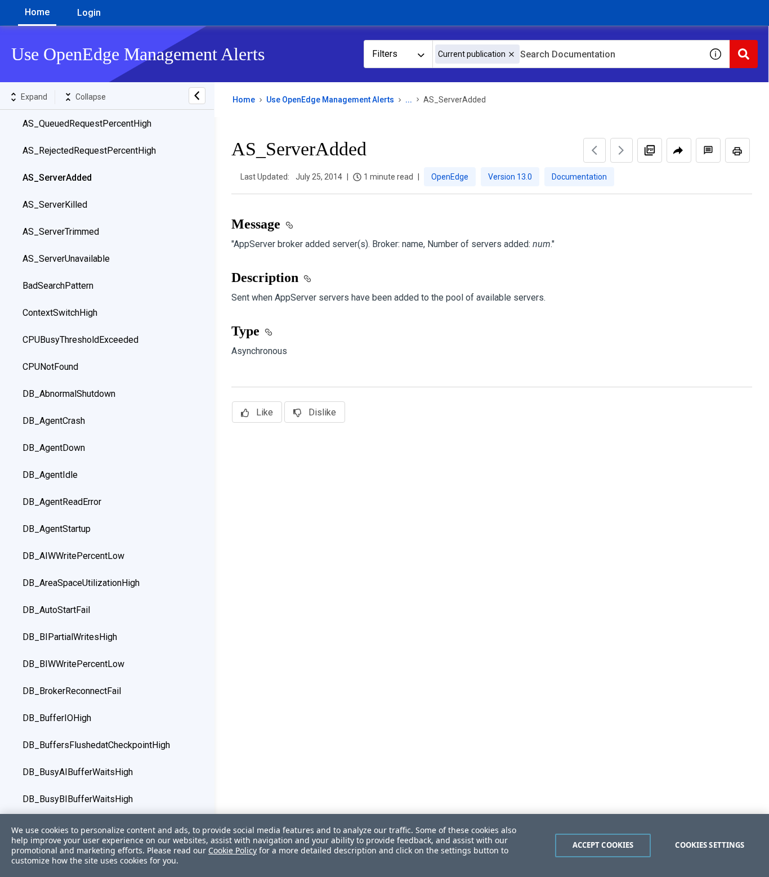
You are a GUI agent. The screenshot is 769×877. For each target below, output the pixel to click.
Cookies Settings (709, 845)
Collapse (90, 96)
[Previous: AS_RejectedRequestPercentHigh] (594, 150)
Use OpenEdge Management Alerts (330, 99)
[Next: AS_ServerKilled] (621, 150)
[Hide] (197, 95)
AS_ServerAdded (57, 177)
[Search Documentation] (744, 54)
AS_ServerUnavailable (66, 258)
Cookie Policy (232, 850)
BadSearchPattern (58, 285)
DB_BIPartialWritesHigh (70, 637)
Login (89, 12)
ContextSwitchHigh (60, 312)
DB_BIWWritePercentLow (73, 664)
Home (37, 12)
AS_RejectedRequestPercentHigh (89, 150)
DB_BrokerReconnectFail (72, 691)
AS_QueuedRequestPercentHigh (87, 123)
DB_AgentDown (54, 447)
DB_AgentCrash (54, 420)
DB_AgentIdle (50, 474)
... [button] (408, 99)
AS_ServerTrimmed (61, 231)
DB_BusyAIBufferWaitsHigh (78, 772)
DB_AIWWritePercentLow (73, 556)
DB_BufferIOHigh (57, 718)
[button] (511, 54)
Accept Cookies (603, 845)
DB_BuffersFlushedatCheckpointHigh (96, 745)
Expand (34, 96)
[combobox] (566, 54)
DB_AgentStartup (57, 528)
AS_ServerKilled (55, 204)
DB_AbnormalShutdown (69, 393)
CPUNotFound (50, 366)
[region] (384, 845)
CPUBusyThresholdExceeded (80, 339)
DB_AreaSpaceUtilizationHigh (81, 583)
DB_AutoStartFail (56, 610)
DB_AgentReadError (62, 501)
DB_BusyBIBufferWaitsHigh (78, 799)
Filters (384, 53)
